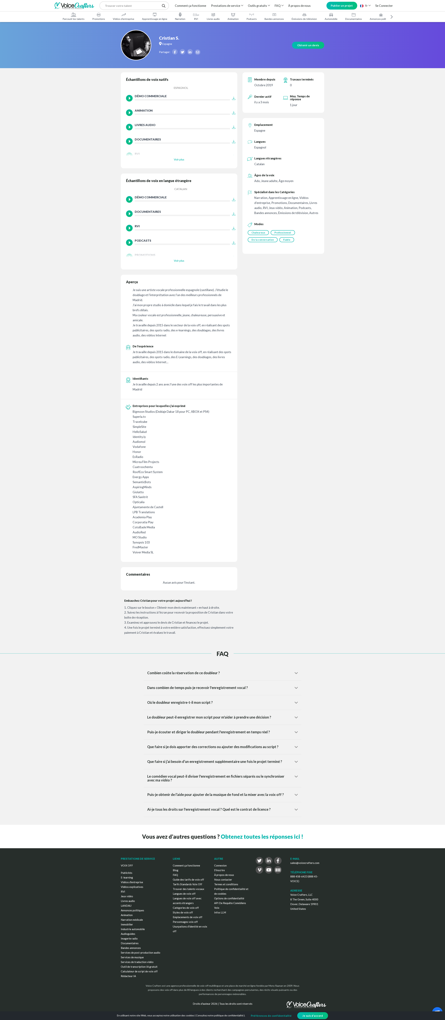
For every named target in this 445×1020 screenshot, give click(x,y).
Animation (233, 18)
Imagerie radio (129, 938)
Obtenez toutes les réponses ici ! (262, 836)
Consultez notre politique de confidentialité (219, 1015)
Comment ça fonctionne (190, 5)
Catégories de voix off (186, 907)
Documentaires (353, 18)
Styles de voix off (183, 912)
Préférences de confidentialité (271, 1015)
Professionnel (282, 232)
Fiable (286, 239)
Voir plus (179, 159)
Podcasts (251, 18)
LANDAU (126, 905)
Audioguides (128, 933)
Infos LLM (220, 912)
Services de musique (132, 957)
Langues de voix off (184, 893)
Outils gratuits (257, 5)
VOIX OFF (127, 865)
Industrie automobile (133, 929)
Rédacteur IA (128, 976)
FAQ (278, 5)
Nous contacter (223, 879)
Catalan (180, 189)
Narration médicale (132, 919)
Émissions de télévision (304, 18)
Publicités (126, 872)
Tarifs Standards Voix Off (187, 884)
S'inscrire (219, 870)
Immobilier (127, 924)
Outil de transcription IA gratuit (139, 966)
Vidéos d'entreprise (123, 18)
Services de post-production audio (140, 952)
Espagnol (181, 87)
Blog (175, 870)
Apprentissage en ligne (154, 18)
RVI (196, 18)
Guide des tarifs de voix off (188, 879)
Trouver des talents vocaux (188, 888)
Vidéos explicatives (132, 886)
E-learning (127, 877)
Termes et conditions (226, 884)
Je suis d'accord (312, 1015)
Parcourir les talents (73, 18)
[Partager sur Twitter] (182, 52)
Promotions (98, 18)
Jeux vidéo (127, 896)
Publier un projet (342, 5)
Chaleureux (258, 232)
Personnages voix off (185, 921)
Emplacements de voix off (187, 917)
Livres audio (213, 18)
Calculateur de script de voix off (139, 971)
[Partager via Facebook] (175, 52)
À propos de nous (299, 5)
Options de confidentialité (229, 898)
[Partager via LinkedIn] (190, 52)
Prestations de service (225, 5)
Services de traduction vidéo (137, 961)
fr (366, 5)
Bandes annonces (274, 18)
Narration (180, 18)
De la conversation (263, 239)
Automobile (331, 18)
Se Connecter (384, 5)
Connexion (220, 865)
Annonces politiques (381, 18)
